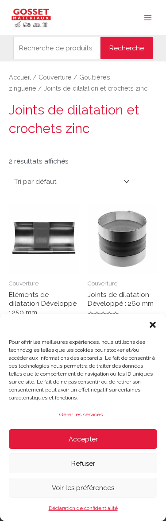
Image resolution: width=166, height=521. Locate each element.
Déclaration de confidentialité (83, 508)
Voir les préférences (83, 488)
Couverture (55, 77)
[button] (152, 324)
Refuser (83, 464)
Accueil (20, 77)
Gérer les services (81, 414)
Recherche (126, 48)
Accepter (83, 439)
